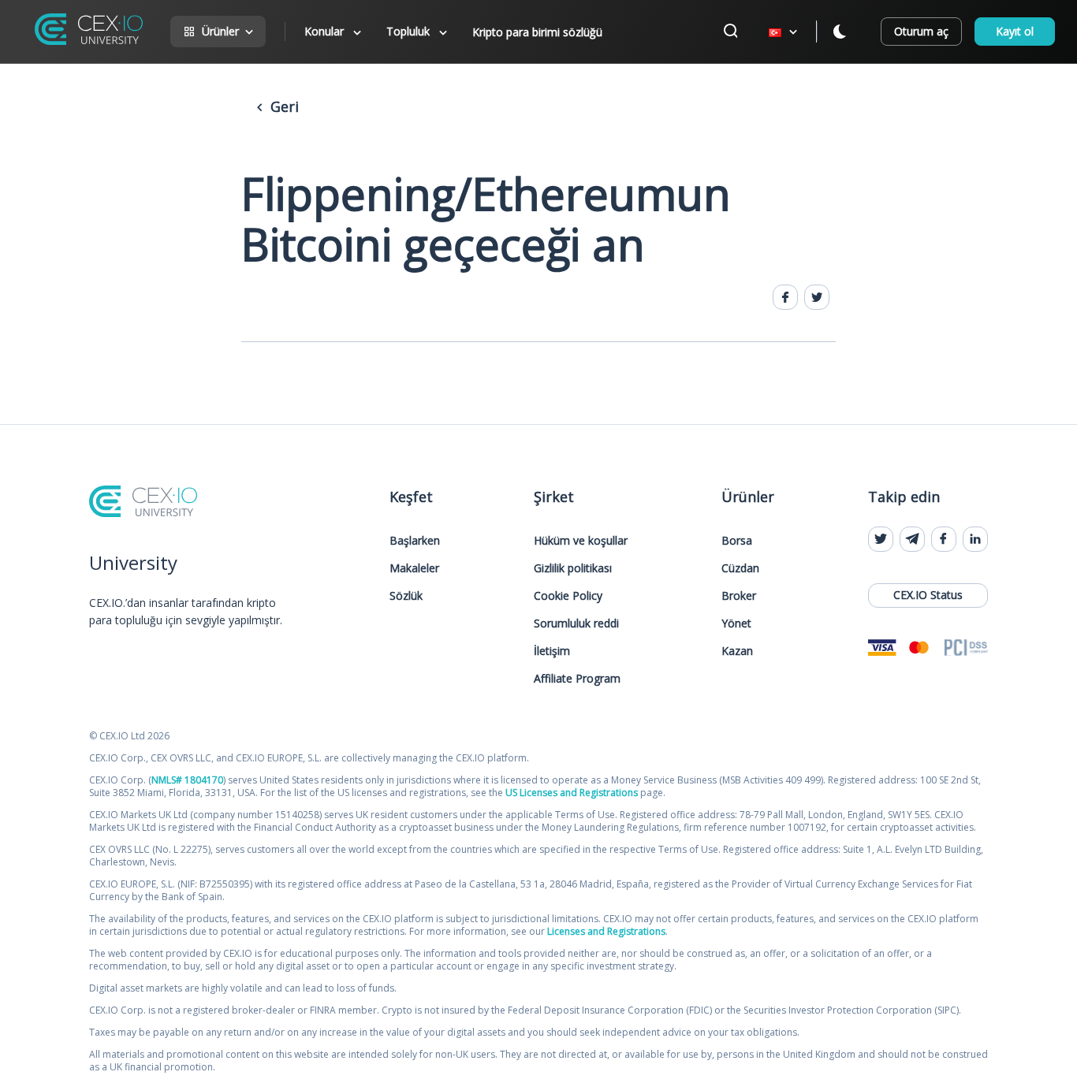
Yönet (736, 623)
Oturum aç (921, 31)
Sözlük (406, 595)
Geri (282, 106)
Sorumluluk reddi (576, 623)
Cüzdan (740, 567)
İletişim (552, 650)
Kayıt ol (1015, 31)
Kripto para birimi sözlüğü (537, 31)
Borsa (736, 540)
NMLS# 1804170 (187, 780)
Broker (738, 595)
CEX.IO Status (928, 594)
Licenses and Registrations (606, 931)
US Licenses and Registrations (571, 792)
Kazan (737, 650)
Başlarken (414, 540)
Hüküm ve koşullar (581, 540)
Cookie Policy (568, 595)
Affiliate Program (577, 678)
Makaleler (414, 567)
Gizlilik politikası (573, 567)
